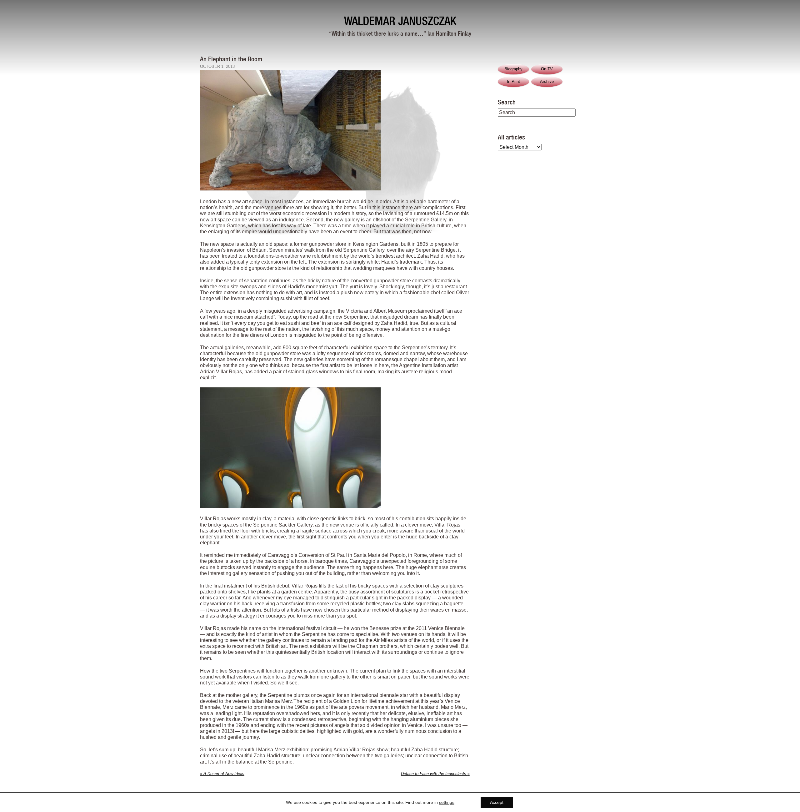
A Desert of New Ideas (222, 773)
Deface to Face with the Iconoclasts (435, 773)
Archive (547, 81)
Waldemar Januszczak (400, 21)
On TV (547, 69)
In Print (513, 81)
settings (446, 802)
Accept (496, 802)
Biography (513, 69)
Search (507, 102)
